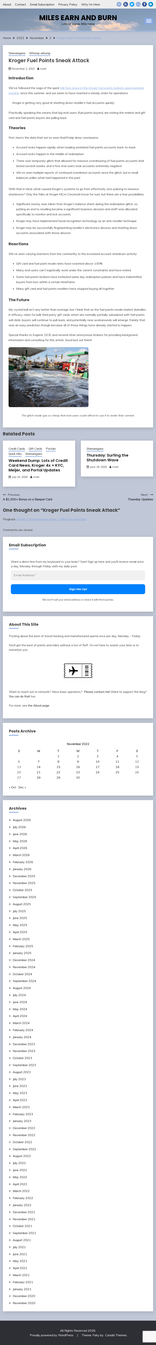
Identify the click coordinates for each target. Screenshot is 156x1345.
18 (117, 767)
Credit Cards (17, 448)
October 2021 (22, 1226)
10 (97, 761)
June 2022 (20, 1170)
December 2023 (24, 1044)
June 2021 (20, 1254)
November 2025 (24, 883)
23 (78, 772)
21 (39, 772)
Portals (51, 448)
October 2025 (22, 890)
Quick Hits (15, 454)
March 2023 (21, 1107)
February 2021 (23, 1282)
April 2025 (20, 932)
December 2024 (24, 960)
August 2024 (22, 988)
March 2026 (21, 855)
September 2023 (24, 1065)
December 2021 (24, 1212)
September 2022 (24, 1149)
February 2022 (23, 1198)
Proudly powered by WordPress (52, 1335)
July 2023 (19, 1079)
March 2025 (21, 939)
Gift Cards (35, 448)
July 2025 (19, 911)
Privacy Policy (67, 4)
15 (58, 767)
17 (97, 767)
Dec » (22, 787)
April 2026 (20, 848)
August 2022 (22, 1156)
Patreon (150, 4)
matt (43, 68)
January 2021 (22, 1289)
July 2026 (19, 827)
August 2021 (22, 1240)
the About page (38, 705)
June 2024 (20, 1002)
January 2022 (22, 1205)
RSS (125, 4)
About (7, 4)
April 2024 (20, 1016)
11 (117, 761)
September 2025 (24, 897)
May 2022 (20, 1177)
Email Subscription (42, 4)
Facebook (144, 4)
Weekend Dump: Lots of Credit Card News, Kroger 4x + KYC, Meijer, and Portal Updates (38, 465)
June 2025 (20, 918)
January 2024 (22, 1037)
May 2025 (20, 925)
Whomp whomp (39, 53)
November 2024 (24, 967)
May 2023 (20, 1093)
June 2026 (20, 834)
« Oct (12, 787)
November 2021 (24, 1219)
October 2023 (22, 1058)
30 (78, 777)
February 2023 (23, 1114)
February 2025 (23, 946)
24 (97, 772)
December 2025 (24, 876)
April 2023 (20, 1100)
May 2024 (20, 1009)
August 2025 (22, 904)
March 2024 (21, 1023)
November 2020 (24, 1303)
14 (39, 767)
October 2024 (22, 974)
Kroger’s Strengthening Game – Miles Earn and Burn (52, 519)
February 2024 (23, 1030)
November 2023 (24, 1051)
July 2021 (19, 1247)
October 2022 (22, 1142)
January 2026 (22, 869)
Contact (20, 4)
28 (39, 777)
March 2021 (21, 1275)
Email (138, 4)
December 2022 (24, 1128)
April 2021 (20, 1268)
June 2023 (20, 1086)
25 (117, 772)
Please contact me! (97, 692)
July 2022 (19, 1163)
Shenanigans (17, 53)
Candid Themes (116, 1335)
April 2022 (20, 1184)
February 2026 (23, 862)
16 (78, 767)
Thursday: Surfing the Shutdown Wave (107, 458)
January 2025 (22, 953)
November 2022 (24, 1135)
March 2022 (21, 1191)
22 (58, 772)
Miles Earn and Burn (78, 18)
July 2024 (19, 995)
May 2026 (20, 841)
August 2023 (22, 1072)
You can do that (19, 696)
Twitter (132, 4)
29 (58, 777)
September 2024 (24, 981)
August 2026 (22, 820)
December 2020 (24, 1296)
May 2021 (20, 1261)
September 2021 (24, 1233)
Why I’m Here (90, 4)
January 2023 (22, 1121)
